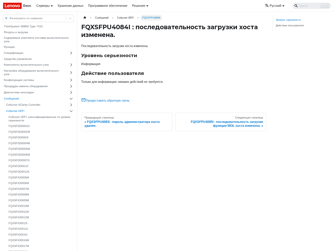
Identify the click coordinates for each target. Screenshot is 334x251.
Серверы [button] (43, 5)
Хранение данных (71, 5)
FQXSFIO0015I (18, 234)
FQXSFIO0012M (19, 217)
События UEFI (15, 110)
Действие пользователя (290, 25)
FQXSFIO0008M (19, 194)
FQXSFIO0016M (19, 240)
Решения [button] (138, 5)
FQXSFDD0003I (18, 137)
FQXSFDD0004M (19, 143)
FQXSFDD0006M (19, 154)
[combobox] (9, 18)
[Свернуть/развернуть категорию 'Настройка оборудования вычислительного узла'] (71, 72)
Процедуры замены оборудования (26, 86)
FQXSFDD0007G (19, 160)
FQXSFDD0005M (19, 148)
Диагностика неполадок (19, 92)
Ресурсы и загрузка (16, 32)
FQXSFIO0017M (19, 246)
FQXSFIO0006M (19, 183)
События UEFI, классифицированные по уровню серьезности (39, 118)
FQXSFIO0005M (19, 177)
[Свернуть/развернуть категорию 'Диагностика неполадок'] (71, 92)
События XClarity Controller (23, 104)
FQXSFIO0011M (19, 211)
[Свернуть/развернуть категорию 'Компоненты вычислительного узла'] (71, 65)
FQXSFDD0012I (18, 166)
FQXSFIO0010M (19, 205)
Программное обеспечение (107, 5)
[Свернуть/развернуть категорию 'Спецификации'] (71, 53)
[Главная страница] (85, 18)
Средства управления (18, 58)
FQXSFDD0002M (19, 131)
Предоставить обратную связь (108, 100)
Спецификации (13, 52)
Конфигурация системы (19, 79)
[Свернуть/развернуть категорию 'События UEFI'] (71, 111)
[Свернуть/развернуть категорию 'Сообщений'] (71, 99)
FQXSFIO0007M (19, 188)
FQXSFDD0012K (19, 171)
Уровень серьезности (288, 19)
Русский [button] (275, 5)
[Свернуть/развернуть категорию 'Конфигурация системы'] (71, 80)
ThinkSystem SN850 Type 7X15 (23, 26)
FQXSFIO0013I (18, 223)
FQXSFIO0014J (18, 228)
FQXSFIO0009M (19, 200)
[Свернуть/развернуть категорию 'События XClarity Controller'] (71, 105)
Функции (9, 46)
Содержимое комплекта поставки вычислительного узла (36, 39)
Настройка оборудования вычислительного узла (31, 72)
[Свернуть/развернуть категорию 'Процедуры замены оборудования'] (71, 86)
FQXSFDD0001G (19, 126)
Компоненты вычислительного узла (26, 64)
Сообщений (11, 98)
